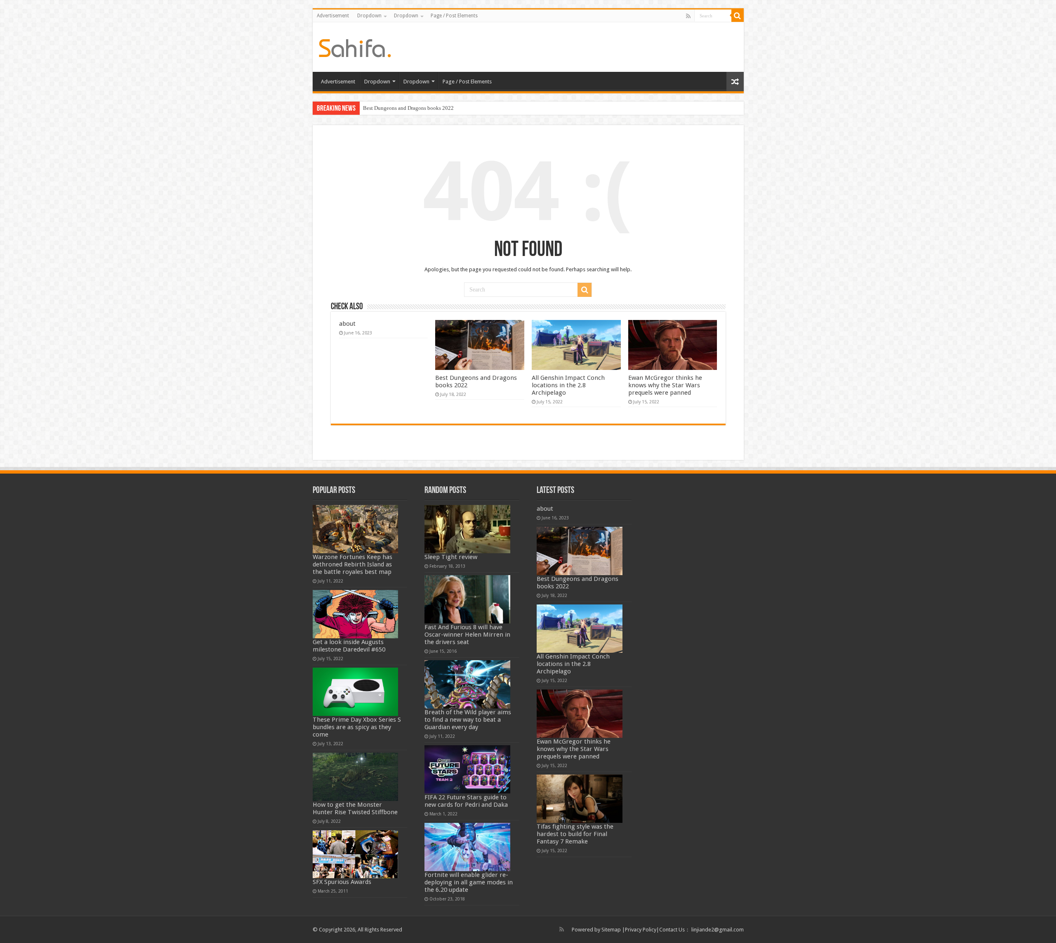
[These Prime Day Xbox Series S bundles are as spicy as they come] (355, 692)
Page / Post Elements (454, 16)
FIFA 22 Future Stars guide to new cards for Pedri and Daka (466, 801)
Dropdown (369, 16)
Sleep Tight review (450, 557)
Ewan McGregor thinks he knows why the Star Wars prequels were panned (665, 385)
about (347, 323)
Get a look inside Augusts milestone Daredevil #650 (349, 645)
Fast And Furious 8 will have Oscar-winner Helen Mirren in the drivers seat (467, 634)
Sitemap (611, 929)
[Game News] (355, 47)
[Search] (737, 15)
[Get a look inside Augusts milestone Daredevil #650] (355, 614)
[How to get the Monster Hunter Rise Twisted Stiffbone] (355, 777)
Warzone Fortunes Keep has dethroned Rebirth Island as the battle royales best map (352, 564)
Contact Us (672, 929)
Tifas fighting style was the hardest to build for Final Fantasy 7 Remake (575, 834)
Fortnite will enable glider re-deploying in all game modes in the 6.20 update (468, 882)
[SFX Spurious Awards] (355, 854)
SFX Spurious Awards (342, 882)
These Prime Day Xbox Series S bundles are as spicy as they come (357, 727)
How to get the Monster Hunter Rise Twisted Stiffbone (355, 808)
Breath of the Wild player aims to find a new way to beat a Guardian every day (467, 719)
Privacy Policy (640, 929)
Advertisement (333, 16)
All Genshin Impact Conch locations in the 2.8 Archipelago (568, 385)
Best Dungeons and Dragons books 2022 (408, 108)
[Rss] (688, 16)
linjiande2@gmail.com (717, 929)
